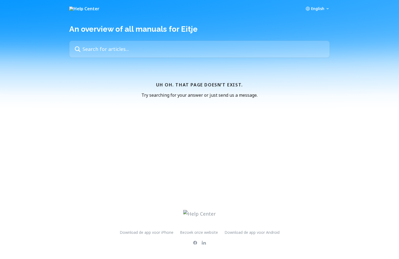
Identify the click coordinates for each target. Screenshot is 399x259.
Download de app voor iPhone (146, 232)
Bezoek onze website (199, 232)
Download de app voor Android (252, 232)
